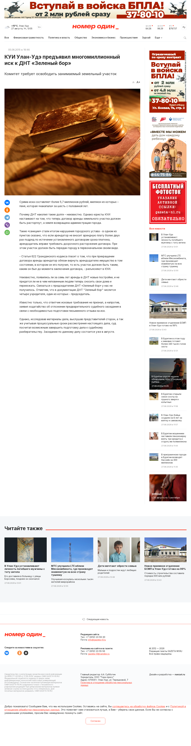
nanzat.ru (180, 674)
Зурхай (146, 37)
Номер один (95, 27)
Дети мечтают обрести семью (117, 565)
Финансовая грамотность (28, 37)
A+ (138, 82)
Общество (80, 37)
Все (6, 37)
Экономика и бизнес (103, 37)
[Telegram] (7, 217)
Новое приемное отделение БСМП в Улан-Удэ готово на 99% (165, 567)
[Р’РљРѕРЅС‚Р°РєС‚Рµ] (7, 202)
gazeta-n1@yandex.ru (99, 654)
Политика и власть (59, 37)
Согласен (95, 721)
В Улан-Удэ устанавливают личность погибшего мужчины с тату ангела (24, 568)
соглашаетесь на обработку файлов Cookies (138, 706)
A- (133, 82)
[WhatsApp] (7, 232)
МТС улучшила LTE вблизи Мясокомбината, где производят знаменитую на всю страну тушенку (72, 570)
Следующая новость (98, 619)
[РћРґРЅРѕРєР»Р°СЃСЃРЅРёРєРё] (7, 210)
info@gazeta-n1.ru (97, 639)
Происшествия (129, 37)
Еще (157, 37)
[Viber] (7, 225)
